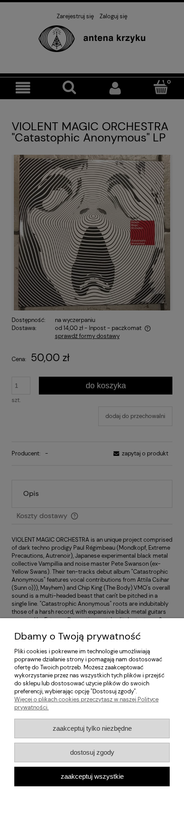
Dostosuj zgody (92, 752)
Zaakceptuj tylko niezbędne (92, 728)
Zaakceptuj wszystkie (92, 776)
